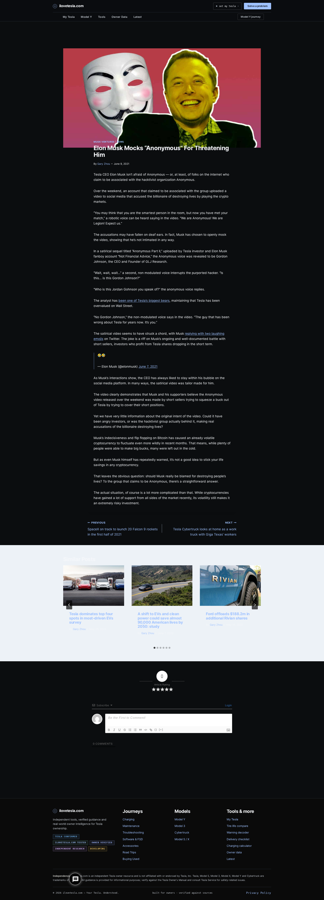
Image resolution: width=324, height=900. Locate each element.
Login (228, 705)
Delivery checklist (238, 839)
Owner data (234, 852)
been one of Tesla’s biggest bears (144, 300)
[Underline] (119, 730)
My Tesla (69, 16)
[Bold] (109, 730)
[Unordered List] (135, 730)
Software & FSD (133, 839)
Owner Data (119, 16)
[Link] (151, 730)
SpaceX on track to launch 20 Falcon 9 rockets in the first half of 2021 (123, 528)
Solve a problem (258, 5)
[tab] (154, 648)
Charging (128, 819)
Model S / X (182, 839)
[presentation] (93, 585)
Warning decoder (238, 832)
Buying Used (131, 859)
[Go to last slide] (69, 604)
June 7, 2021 (148, 366)
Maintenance (131, 826)
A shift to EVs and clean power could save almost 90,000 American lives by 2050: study (160, 620)
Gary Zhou (103, 163)
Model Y (86, 16)
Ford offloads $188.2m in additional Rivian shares (227, 616)
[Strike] (124, 730)
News (120, 141)
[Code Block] (145, 730)
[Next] (255, 604)
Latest (138, 16)
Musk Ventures (104, 141)
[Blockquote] (140, 730)
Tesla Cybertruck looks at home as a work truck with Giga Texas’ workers (204, 528)
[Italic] (114, 730)
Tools (101, 16)
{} (155, 729)
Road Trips (129, 852)
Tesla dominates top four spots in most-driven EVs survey (91, 618)
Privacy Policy (258, 892)
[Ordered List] (130, 730)
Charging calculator (239, 846)
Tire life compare (237, 826)
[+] (161, 729)
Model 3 (180, 826)
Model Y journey (251, 16)
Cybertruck (182, 832)
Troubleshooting (133, 832)
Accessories (131, 846)
